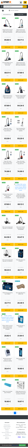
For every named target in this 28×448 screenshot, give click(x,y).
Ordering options (7, 424)
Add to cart (7, 47)
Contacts (7, 431)
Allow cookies (22, 445)
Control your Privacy (7, 435)
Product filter (20, 14)
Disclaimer (7, 434)
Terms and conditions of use (7, 432)
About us (7, 437)
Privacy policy (15, 445)
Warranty (7, 429)
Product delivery (7, 427)
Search (24, 6)
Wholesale (7, 438)
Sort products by (7, 14)
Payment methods (7, 426)
